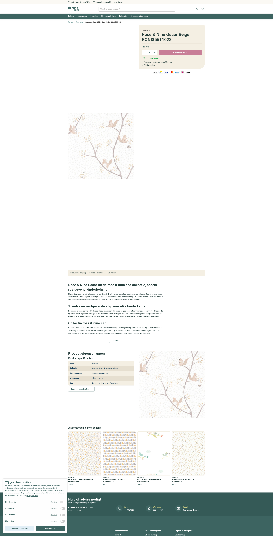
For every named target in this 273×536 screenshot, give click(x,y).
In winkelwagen (179, 52)
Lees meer (116, 340)
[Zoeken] (172, 9)
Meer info (54, 502)
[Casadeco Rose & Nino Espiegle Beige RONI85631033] (188, 458)
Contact (118, 535)
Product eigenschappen (96, 273)
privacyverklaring (32, 496)
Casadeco (146, 30)
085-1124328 (129, 510)
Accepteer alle (51, 528)
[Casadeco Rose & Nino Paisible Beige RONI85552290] (119, 458)
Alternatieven (112, 273)
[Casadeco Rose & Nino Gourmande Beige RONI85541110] (84, 458)
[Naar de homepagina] (73, 9)
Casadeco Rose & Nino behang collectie (105, 368)
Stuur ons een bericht (190, 510)
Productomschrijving (78, 273)
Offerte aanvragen (151, 535)
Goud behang (180, 535)
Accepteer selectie (20, 528)
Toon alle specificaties (80, 389)
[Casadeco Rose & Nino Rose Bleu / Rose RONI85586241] (153, 458)
